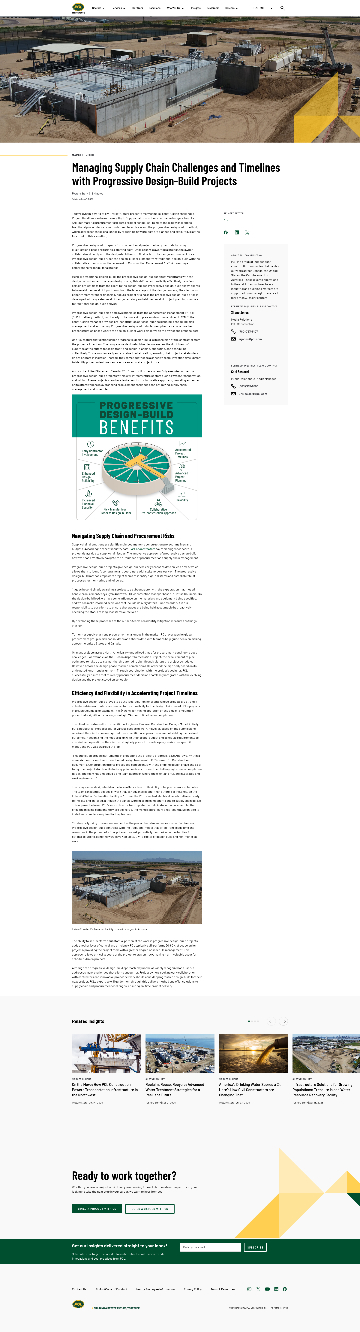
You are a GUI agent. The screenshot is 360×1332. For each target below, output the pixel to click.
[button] (249, 1021)
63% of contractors (142, 549)
